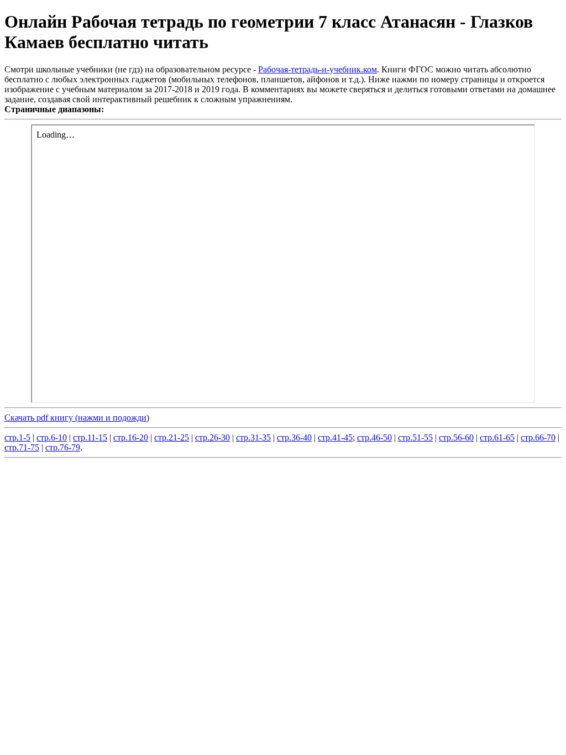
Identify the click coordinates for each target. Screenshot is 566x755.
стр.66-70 (538, 437)
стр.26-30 (212, 437)
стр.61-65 (497, 437)
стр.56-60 (456, 437)
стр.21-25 (171, 437)
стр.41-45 (335, 437)
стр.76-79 (62, 447)
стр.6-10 (51, 437)
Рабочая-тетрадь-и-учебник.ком (317, 69)
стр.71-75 (21, 447)
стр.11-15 (90, 437)
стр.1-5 (17, 437)
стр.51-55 (415, 437)
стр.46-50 (374, 437)
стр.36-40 (294, 437)
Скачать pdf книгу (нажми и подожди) (76, 417)
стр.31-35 (253, 437)
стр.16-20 (130, 437)
